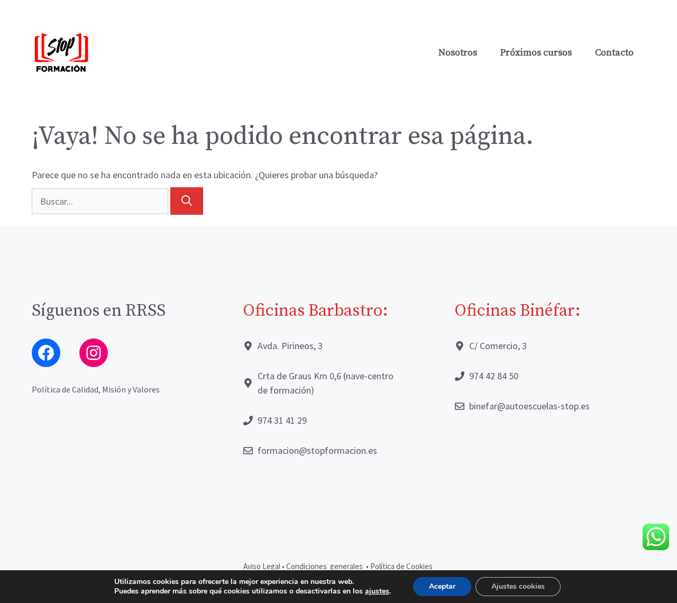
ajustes (377, 591)
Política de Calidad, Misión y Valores (96, 389)
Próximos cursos (536, 53)
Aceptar (442, 586)
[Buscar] (186, 201)
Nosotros (457, 53)
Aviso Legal (261, 566)
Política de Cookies (402, 566)
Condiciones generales (325, 566)
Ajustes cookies (518, 586)
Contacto (614, 53)
